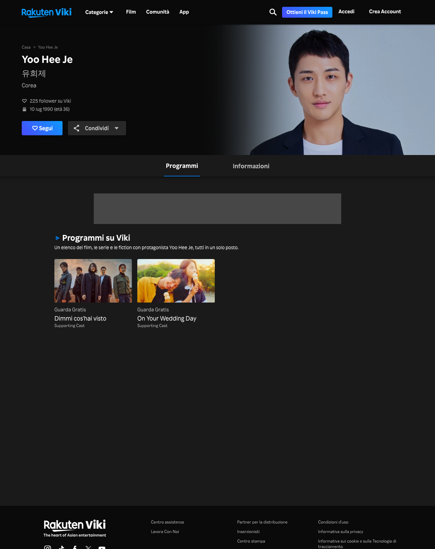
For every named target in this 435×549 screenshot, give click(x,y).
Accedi (346, 11)
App (184, 12)
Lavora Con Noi (165, 531)
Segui (46, 128)
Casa (26, 47)
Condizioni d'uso (333, 522)
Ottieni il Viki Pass (307, 12)
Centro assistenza (167, 522)
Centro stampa (251, 541)
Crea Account (385, 11)
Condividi (97, 128)
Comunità (157, 12)
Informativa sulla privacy (340, 531)
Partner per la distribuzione (262, 522)
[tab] (182, 165)
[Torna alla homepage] (46, 12)
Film (131, 12)
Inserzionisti (248, 531)
